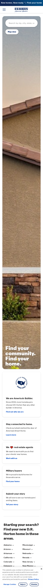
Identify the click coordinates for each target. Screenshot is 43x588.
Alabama (8, 545)
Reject (22, 584)
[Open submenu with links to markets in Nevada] (31, 558)
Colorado (8, 561)
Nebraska (26, 553)
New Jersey (27, 561)
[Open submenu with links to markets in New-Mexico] (35, 566)
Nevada (25, 557)
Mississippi (27, 545)
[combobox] (21, 23)
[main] (21, 264)
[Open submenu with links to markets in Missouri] (32, 549)
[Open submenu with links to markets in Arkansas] (14, 553)
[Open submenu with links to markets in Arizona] (12, 549)
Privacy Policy (33, 579)
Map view (12, 32)
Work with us (11, 458)
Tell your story (12, 504)
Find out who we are (15, 412)
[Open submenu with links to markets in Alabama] (13, 545)
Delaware (8, 566)
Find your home (13, 481)
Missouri (26, 549)
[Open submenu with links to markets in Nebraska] (33, 553)
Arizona (7, 549)
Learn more (11, 435)
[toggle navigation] (4, 9)
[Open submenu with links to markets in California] (14, 558)
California (8, 557)
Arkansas (8, 553)
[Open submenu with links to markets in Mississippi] (34, 545)
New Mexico (27, 566)
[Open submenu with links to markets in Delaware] (13, 566)
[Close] (41, 569)
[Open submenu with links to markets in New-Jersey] (34, 562)
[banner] (21, 3)
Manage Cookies (9, 584)
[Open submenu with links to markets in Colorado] (13, 562)
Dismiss (34, 584)
